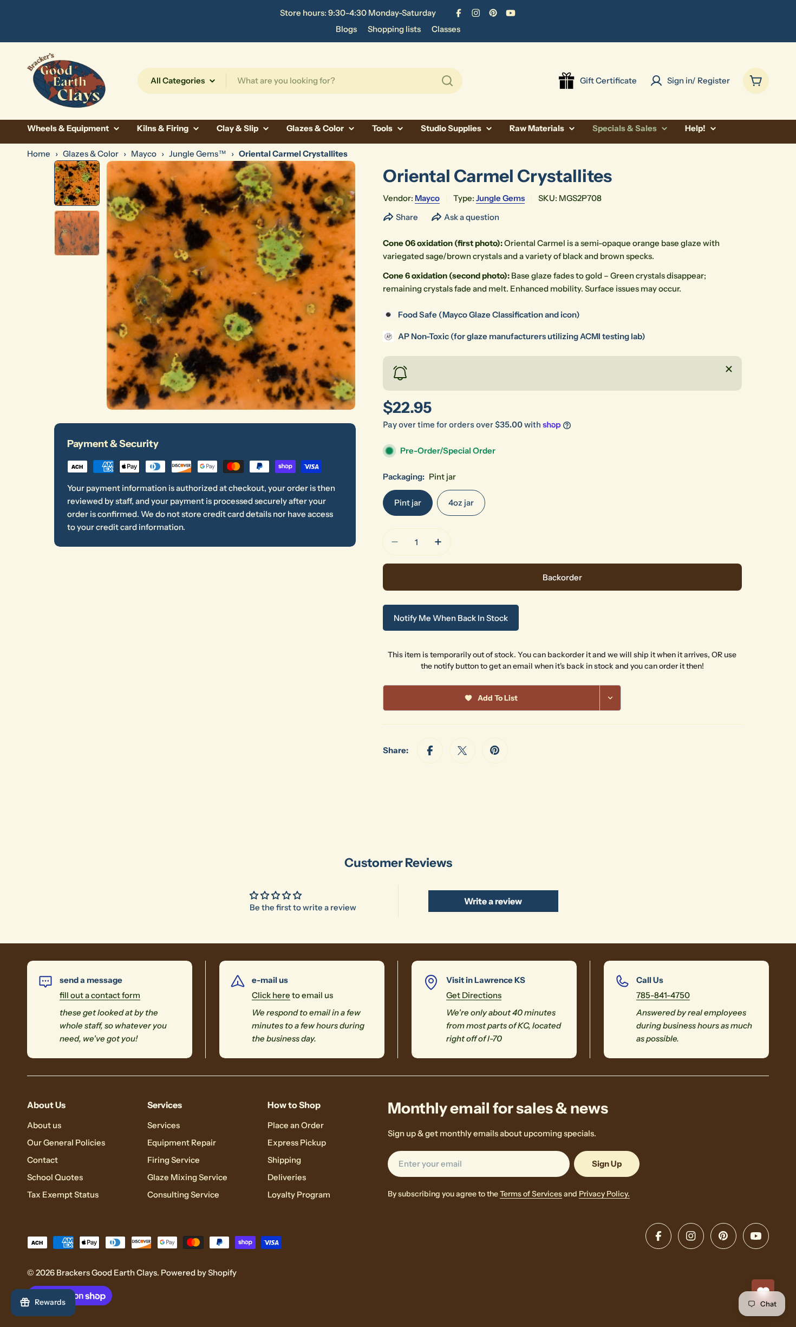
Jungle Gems (500, 198)
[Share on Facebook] (430, 750)
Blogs (346, 29)
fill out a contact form (100, 995)
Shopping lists (394, 29)
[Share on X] (462, 750)
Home (38, 153)
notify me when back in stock (451, 618)
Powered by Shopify (199, 1272)
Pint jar (407, 502)
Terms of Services (531, 1194)
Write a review (493, 901)
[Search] (447, 80)
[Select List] (610, 698)
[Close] (729, 369)
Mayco (143, 153)
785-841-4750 (663, 995)
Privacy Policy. (604, 1194)
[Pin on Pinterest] (495, 750)
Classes (446, 29)
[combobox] (300, 81)
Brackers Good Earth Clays (106, 1272)
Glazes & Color (91, 153)
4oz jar (461, 502)
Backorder (562, 577)
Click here (271, 995)
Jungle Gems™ (197, 153)
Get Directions (473, 995)
